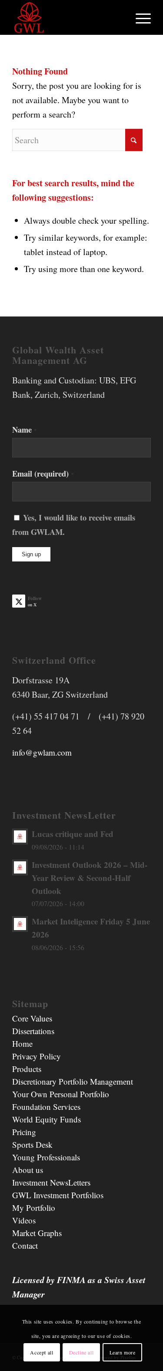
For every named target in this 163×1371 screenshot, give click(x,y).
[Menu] (139, 17)
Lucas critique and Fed (72, 834)
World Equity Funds (46, 1119)
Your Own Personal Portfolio (60, 1094)
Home (22, 1043)
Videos (24, 1220)
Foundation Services (46, 1106)
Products (26, 1068)
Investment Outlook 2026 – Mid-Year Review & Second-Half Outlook (89, 878)
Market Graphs (37, 1232)
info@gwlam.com (42, 752)
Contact (25, 1245)
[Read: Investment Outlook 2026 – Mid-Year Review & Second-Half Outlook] (20, 867)
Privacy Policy (36, 1056)
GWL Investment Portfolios (57, 1195)
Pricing (24, 1131)
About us (27, 1169)
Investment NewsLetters (51, 1182)
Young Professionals (46, 1157)
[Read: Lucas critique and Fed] (20, 836)
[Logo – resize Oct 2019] (67, 17)
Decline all (81, 1352)
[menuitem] (139, 17)
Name (24, 429)
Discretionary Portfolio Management (72, 1081)
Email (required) (43, 473)
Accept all (41, 1352)
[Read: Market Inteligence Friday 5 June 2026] (20, 924)
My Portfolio (33, 1207)
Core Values (32, 1018)
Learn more (123, 1352)
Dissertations (33, 1030)
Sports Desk (32, 1144)
